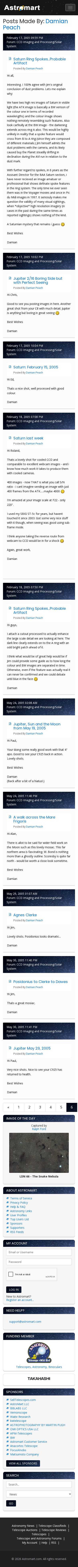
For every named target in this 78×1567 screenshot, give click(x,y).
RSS (53, 1542)
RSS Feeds (17, 1232)
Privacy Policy (19, 1202)
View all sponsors (23, 1463)
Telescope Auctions (24, 1530)
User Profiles (18, 1215)
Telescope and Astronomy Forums (39, 1538)
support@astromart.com (25, 1321)
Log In (14, 1289)
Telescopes (39, 1534)
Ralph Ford (39, 1129)
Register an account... (20, 1300)
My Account (29, 1542)
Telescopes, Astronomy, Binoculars (39, 1367)
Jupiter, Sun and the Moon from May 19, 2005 (36, 726)
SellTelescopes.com (23, 1400)
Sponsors (16, 1223)
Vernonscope (18, 1412)
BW (12, 1438)
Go (11, 1503)
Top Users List (19, 1219)
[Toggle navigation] (70, 7)
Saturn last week (28, 438)
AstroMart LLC (19, 1404)
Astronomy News (23, 1526)
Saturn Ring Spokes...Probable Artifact (39, 61)
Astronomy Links (21, 1211)
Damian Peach (34, 68)
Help (44, 1542)
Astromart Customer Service (28, 1442)
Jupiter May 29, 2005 (32, 1048)
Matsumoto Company (24, 1454)
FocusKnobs (18, 1450)
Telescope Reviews (53, 1530)
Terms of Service (21, 1198)
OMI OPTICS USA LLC (24, 1429)
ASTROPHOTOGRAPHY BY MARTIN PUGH (37, 1425)
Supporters (17, 1228)
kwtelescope (18, 1421)
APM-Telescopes (21, 1433)
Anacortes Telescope (24, 1446)
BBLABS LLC (18, 1408)
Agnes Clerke (25, 914)
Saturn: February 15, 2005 (35, 367)
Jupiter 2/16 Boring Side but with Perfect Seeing (37, 280)
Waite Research (20, 1417)
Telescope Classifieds (52, 1526)
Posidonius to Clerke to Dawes (40, 981)
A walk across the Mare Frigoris (34, 819)
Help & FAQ (17, 1207)
